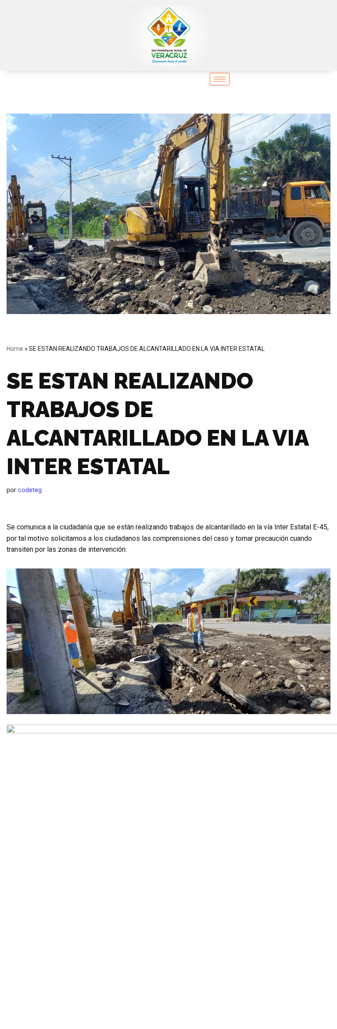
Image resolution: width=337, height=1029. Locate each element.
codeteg (30, 490)
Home (15, 348)
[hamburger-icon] (219, 79)
